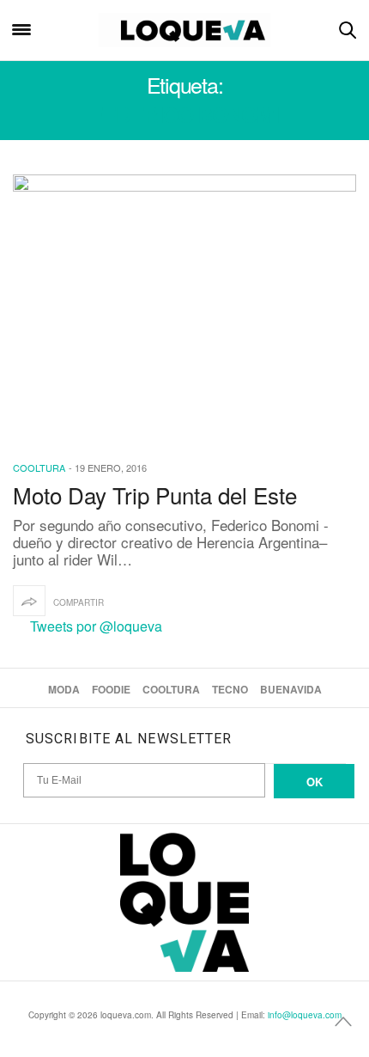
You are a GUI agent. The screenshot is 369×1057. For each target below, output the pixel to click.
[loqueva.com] (185, 30)
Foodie (111, 689)
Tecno (230, 689)
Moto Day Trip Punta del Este (155, 494)
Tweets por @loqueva (96, 626)
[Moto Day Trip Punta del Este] (184, 306)
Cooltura (39, 467)
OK (314, 781)
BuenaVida (291, 689)
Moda (64, 689)
